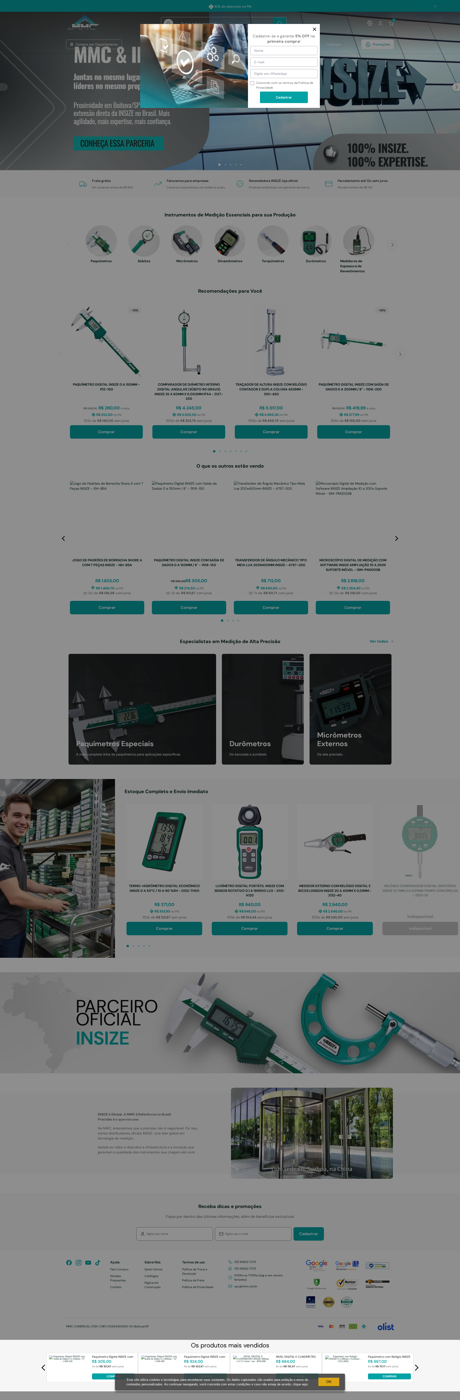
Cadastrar (284, 97)
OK (329, 1382)
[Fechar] (314, 29)
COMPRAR (113, 1376)
